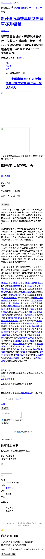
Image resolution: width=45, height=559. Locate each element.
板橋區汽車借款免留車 (18, 295)
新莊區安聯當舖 (7, 379)
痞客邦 (24, 393)
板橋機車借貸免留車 (9, 332)
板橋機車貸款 (30, 315)
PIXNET (11, 523)
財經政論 (20, 58)
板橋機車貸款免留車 (15, 318)
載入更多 (5, 408)
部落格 (9, 66)
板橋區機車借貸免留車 (26, 338)
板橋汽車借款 (18, 283)
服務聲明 (26, 526)
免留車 (22, 352)
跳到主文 (5, 31)
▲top (3, 404)
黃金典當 (39, 355)
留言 (29, 393)
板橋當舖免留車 (33, 286)
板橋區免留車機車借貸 (24, 341)
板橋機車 (37, 283)
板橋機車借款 (6, 283)
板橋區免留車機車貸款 (30, 326)
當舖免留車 (20, 355)
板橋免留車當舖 (10, 298)
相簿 (8, 63)
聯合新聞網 (6, 176)
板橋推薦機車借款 (34, 347)
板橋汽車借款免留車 (17, 286)
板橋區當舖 (26, 292)
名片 (8, 69)
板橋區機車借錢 (7, 309)
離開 (13, 554)
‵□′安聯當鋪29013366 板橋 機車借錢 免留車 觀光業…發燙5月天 (24, 83)
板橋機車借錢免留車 (21, 303)
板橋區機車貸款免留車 (32, 324)
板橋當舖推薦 (18, 344)
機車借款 (20, 349)
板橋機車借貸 (24, 329)
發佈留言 (5, 423)
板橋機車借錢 (36, 301)
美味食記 (20, 399)
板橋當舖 (29, 283)
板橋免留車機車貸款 (9, 321)
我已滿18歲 (6, 554)
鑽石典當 (13, 358)
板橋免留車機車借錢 (15, 306)
